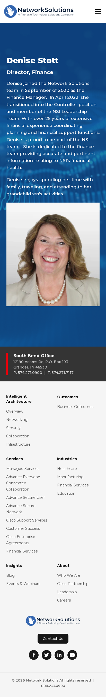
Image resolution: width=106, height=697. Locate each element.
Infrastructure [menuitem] (18, 444)
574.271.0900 (30, 372)
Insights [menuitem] (14, 565)
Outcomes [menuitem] (67, 397)
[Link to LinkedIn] (59, 655)
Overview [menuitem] (14, 411)
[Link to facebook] (34, 655)
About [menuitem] (63, 565)
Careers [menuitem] (64, 600)
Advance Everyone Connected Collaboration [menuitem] (23, 483)
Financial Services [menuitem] (22, 551)
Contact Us (53, 638)
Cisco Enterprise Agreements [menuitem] (20, 539)
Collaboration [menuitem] (17, 436)
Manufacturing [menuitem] (70, 477)
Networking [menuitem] (17, 419)
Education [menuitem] (66, 493)
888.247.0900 (53, 686)
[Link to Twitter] (46, 655)
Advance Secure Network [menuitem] (21, 508)
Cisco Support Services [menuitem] (26, 520)
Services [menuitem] (14, 458)
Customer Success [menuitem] (23, 528)
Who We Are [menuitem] (68, 575)
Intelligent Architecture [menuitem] (19, 399)
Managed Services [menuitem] (22, 468)
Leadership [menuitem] (67, 592)
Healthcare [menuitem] (67, 468)
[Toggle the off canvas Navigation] (98, 11)
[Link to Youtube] (72, 655)
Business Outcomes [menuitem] (75, 406)
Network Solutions (42, 680)
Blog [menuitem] (10, 575)
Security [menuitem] (13, 428)
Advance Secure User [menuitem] (25, 497)
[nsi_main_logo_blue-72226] (39, 11)
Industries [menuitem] (67, 458)
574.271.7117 (63, 372)
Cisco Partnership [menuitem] (73, 583)
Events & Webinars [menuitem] (23, 583)
